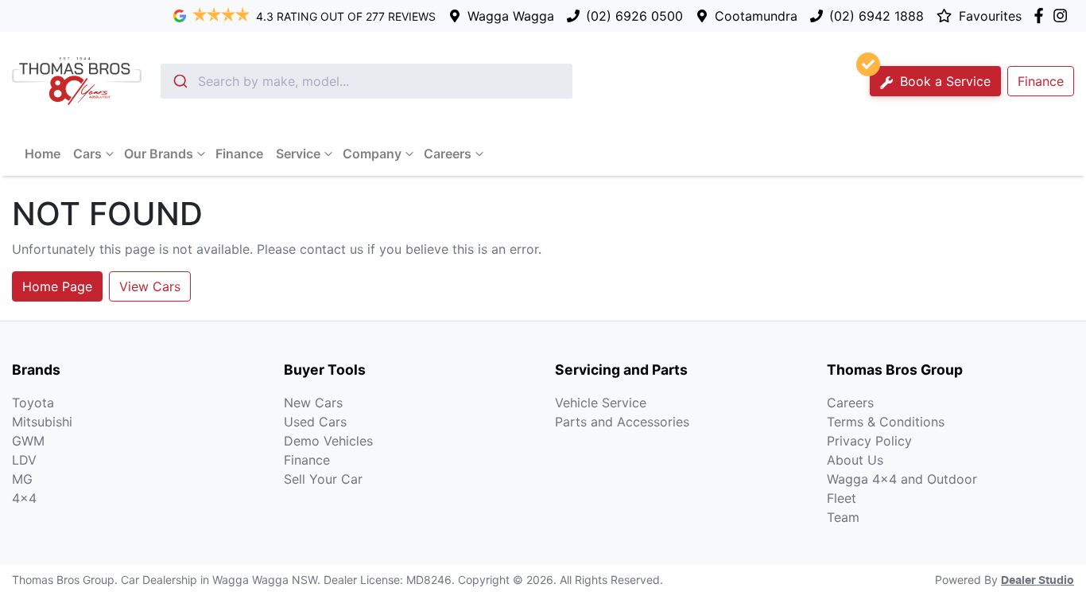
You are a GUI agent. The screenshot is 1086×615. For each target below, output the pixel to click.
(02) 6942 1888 (876, 16)
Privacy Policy (869, 441)
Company (372, 154)
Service (298, 154)
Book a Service (943, 81)
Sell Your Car (323, 479)
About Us (855, 460)
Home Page (57, 286)
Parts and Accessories (622, 422)
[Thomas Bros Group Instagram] (1063, 15)
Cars (87, 154)
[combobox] (366, 81)
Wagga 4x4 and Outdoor (902, 479)
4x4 (24, 498)
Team (843, 517)
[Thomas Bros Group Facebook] (1042, 15)
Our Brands (158, 154)
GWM (28, 441)
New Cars (313, 403)
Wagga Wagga (510, 16)
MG (22, 479)
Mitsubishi (42, 422)
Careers (447, 154)
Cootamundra (756, 16)
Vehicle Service (600, 403)
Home (42, 154)
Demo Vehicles (328, 441)
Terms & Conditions (885, 422)
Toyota (33, 403)
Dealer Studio (1037, 580)
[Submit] (179, 81)
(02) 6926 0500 (634, 16)
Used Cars (315, 422)
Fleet (841, 498)
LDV (24, 460)
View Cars (149, 286)
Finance (1041, 81)
